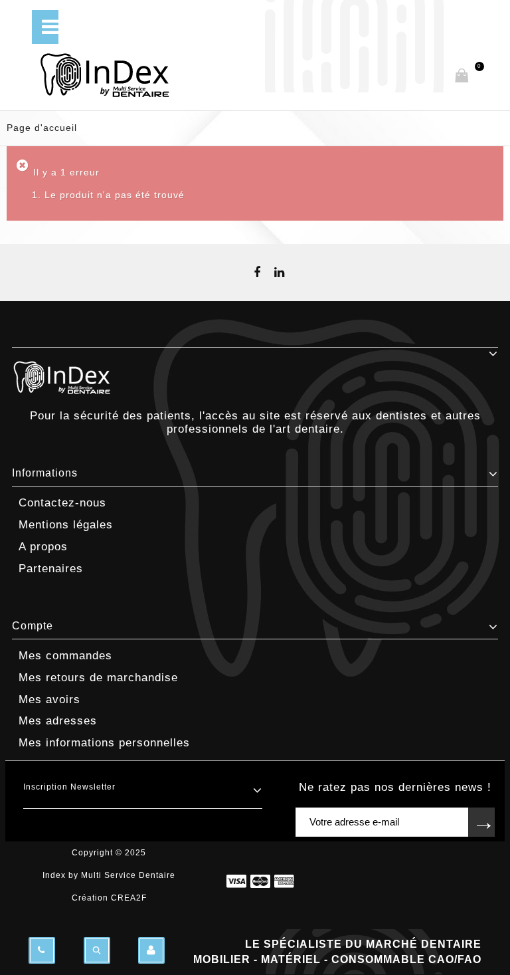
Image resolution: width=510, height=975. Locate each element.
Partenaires (51, 568)
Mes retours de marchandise (98, 677)
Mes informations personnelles (104, 742)
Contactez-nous (62, 502)
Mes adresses (58, 720)
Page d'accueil (42, 127)
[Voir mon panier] (461, 76)
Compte (32, 625)
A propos (43, 546)
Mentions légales (66, 524)
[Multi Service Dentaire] (211, 75)
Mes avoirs (49, 699)
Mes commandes (65, 655)
